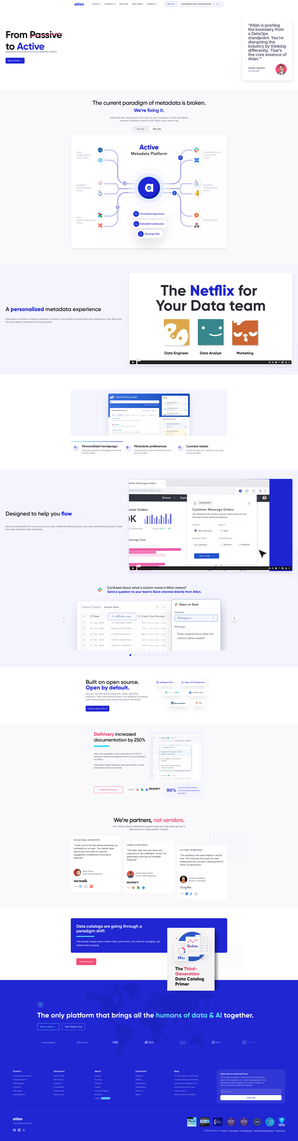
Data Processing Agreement (263, 1131)
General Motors (140, 1083)
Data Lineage (17, 1091)
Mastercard (139, 1076)
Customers (98, 1083)
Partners (97, 1087)
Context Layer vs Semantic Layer (185, 1083)
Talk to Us (171, 4)
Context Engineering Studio (22, 1076)
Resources (123, 4)
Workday (138, 1079)
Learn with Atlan (59, 1076)
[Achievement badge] (191, 1122)
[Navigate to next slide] (234, 618)
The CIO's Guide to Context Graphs (186, 1076)
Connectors (17, 1087)
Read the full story (108, 789)
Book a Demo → (15, 60)
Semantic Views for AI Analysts (184, 1094)
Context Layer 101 (180, 1091)
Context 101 (58, 1083)
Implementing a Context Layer (184, 1087)
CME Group (139, 1091)
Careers (102, 1098)
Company (98, 1076)
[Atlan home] (17, 1118)
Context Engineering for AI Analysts (186, 1079)
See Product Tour (73, 1026)
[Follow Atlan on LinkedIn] (20, 1130)
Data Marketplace (19, 1094)
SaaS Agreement (246, 1131)
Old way (140, 129)
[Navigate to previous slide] (63, 618)
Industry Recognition (102, 1091)
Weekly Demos (59, 1094)
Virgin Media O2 (140, 1087)
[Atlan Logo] (79, 3)
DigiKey (138, 1094)
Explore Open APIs (96, 708)
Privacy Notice (234, 1131)
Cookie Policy (280, 1131)
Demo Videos (137, 4)
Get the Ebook (86, 961)
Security (224, 1131)
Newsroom (98, 1094)
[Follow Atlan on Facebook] (15, 1130)
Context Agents (18, 1083)
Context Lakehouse (20, 1079)
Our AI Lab (98, 1079)
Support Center (59, 1091)
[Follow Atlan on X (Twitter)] (23, 1130)
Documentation (59, 1087)
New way (157, 129)
